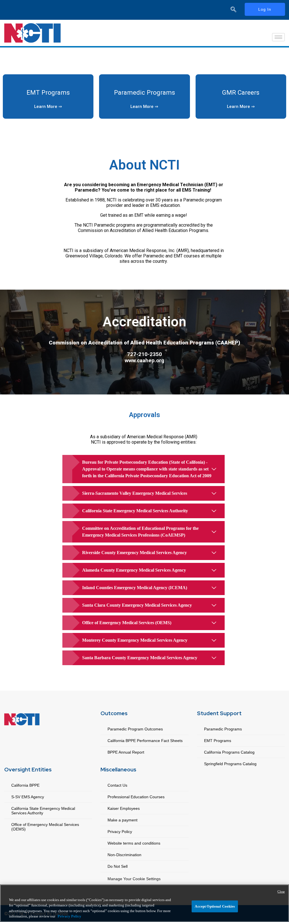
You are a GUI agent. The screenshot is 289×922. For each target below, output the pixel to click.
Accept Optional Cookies (215, 906)
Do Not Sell (118, 866)
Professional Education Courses (136, 797)
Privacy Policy (120, 831)
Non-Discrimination (124, 854)
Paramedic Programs (144, 92)
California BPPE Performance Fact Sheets (145, 740)
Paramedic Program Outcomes (135, 729)
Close (281, 891)
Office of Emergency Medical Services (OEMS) (45, 826)
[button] (48, 106)
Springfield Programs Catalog (230, 764)
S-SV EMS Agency (27, 797)
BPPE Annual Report (126, 752)
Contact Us (117, 785)
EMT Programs (48, 92)
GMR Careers (240, 92)
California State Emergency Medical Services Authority (43, 810)
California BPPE (25, 785)
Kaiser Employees (124, 808)
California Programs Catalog (229, 752)
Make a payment (122, 820)
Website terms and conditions (134, 843)
